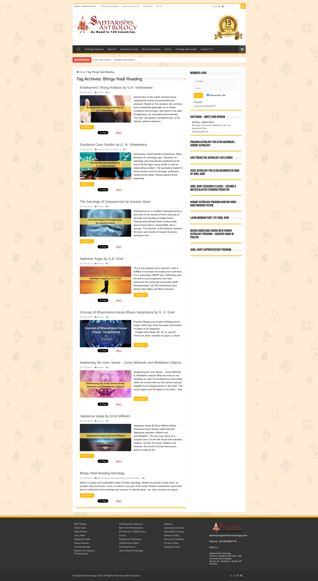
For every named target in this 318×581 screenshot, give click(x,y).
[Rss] (213, 6)
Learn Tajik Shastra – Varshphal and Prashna (114, 60)
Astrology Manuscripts (186, 49)
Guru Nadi (79, 535)
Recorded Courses (174, 531)
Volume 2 (116, 149)
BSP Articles (80, 524)
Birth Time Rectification (131, 527)
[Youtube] (223, 6)
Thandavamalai (82, 546)
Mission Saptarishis (151, 49)
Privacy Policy (171, 543)
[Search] (243, 6)
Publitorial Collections (130, 539)
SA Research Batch (129, 543)
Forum (159, 6)
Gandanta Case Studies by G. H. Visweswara (113, 144)
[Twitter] (219, 6)
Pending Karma (127, 546)
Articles (168, 49)
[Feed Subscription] (185, 78)
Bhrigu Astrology (112, 478)
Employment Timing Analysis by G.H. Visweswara (116, 87)
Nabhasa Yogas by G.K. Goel (101, 258)
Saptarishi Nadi (82, 539)
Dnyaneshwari (81, 543)
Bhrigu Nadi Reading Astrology (102, 473)
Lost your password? (205, 106)
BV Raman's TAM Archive (132, 531)
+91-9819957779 (227, 541)
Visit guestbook (200, 131)
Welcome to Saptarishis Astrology (78, 48)
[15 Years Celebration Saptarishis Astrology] (228, 27)
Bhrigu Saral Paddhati (130, 478)
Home (82, 72)
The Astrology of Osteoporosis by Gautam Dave (115, 201)
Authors (108, 149)
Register (198, 102)
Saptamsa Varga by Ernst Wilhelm (105, 416)
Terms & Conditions (174, 539)
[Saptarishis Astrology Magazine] (106, 24)
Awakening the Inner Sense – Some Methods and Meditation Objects (130, 362)
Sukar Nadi (80, 527)
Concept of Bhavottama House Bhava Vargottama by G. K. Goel (127, 312)
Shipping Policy (172, 546)
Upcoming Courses (130, 6)
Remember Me (217, 95)
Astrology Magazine (94, 49)
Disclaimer (134, 575)
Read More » (87, 127)
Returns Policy (171, 535)
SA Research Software (131, 524)
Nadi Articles (80, 531)
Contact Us (148, 6)
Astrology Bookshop (110, 6)
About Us (111, 49)
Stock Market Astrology (131, 550)
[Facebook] (216, 6)
